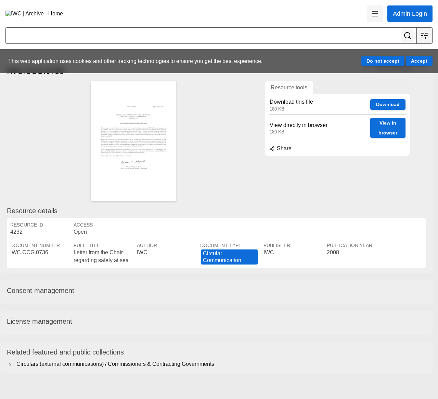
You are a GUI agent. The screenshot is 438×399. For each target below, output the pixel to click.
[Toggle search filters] (424, 35)
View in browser (387, 128)
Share (283, 148)
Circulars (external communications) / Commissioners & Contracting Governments (114, 364)
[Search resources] (407, 35)
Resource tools (289, 87)
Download (388, 104)
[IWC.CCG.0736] (133, 141)
